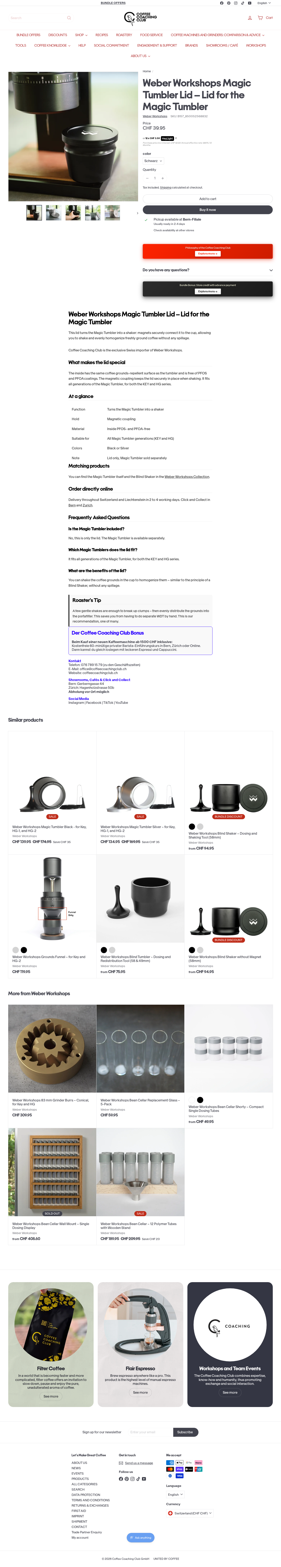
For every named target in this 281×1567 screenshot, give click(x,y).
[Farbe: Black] (104, 950)
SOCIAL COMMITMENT (111, 45)
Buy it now (208, 210)
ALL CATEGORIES (85, 1484)
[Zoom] (73, 136)
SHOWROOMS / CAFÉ (222, 45)
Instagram (76, 703)
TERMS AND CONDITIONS (91, 1500)
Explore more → (207, 253)
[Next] (135, 213)
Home (147, 71)
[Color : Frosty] (192, 1100)
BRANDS (191, 45)
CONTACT (79, 1527)
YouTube (121, 703)
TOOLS (20, 45)
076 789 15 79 (91, 665)
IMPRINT (78, 1516)
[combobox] (41, 17)
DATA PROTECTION (86, 1495)
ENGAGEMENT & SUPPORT (157, 45)
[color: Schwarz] (192, 826)
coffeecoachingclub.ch (100, 673)
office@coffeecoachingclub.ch (103, 669)
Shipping (165, 187)
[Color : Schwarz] (192, 950)
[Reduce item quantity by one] (147, 178)
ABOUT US (139, 56)
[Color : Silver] (200, 950)
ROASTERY (124, 35)
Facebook (93, 703)
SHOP (79, 35)
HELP (82, 45)
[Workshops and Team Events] (230, 1324)
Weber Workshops (50, 993)
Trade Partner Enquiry (87, 1532)
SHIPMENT (79, 1521)
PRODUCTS (80, 1479)
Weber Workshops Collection (187, 477)
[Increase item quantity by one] (162, 178)
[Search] (69, 17)
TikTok (108, 703)
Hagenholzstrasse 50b (97, 688)
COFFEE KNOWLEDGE (50, 45)
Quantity (149, 170)
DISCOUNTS (58, 35)
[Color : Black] (200, 1100)
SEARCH (78, 1489)
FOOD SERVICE (151, 35)
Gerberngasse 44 (90, 684)
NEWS (76, 1468)
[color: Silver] (200, 826)
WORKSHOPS (256, 45)
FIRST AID (79, 1511)
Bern (72, 505)
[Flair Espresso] (140, 1324)
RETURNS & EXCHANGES (90, 1505)
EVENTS (78, 1473)
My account (80, 1537)
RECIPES (102, 35)
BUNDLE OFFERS (28, 35)
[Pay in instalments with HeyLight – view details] (176, 138)
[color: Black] (24, 950)
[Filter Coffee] (50, 1324)
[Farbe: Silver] (112, 950)
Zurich (87, 505)
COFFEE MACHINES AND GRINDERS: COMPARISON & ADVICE (216, 35)
